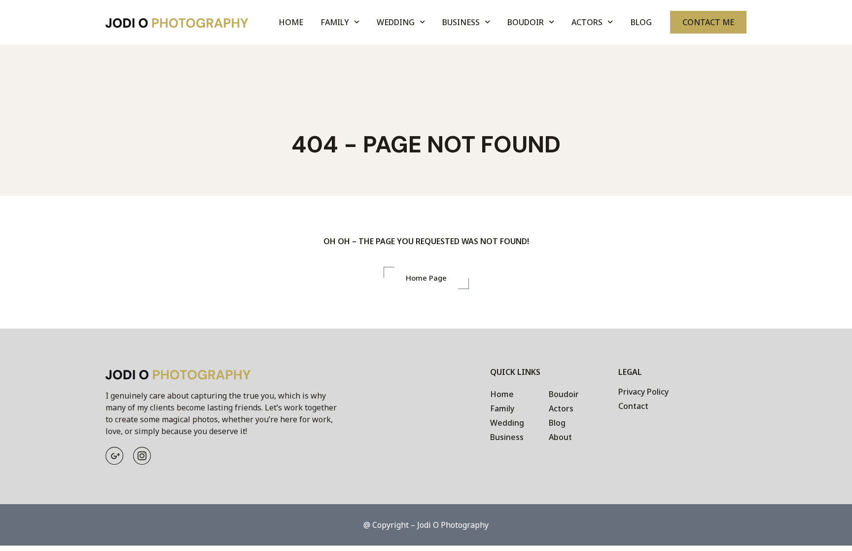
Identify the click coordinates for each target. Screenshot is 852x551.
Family (334, 22)
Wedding (396, 22)
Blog (641, 22)
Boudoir (525, 22)
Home (291, 22)
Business (461, 22)
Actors (587, 22)
